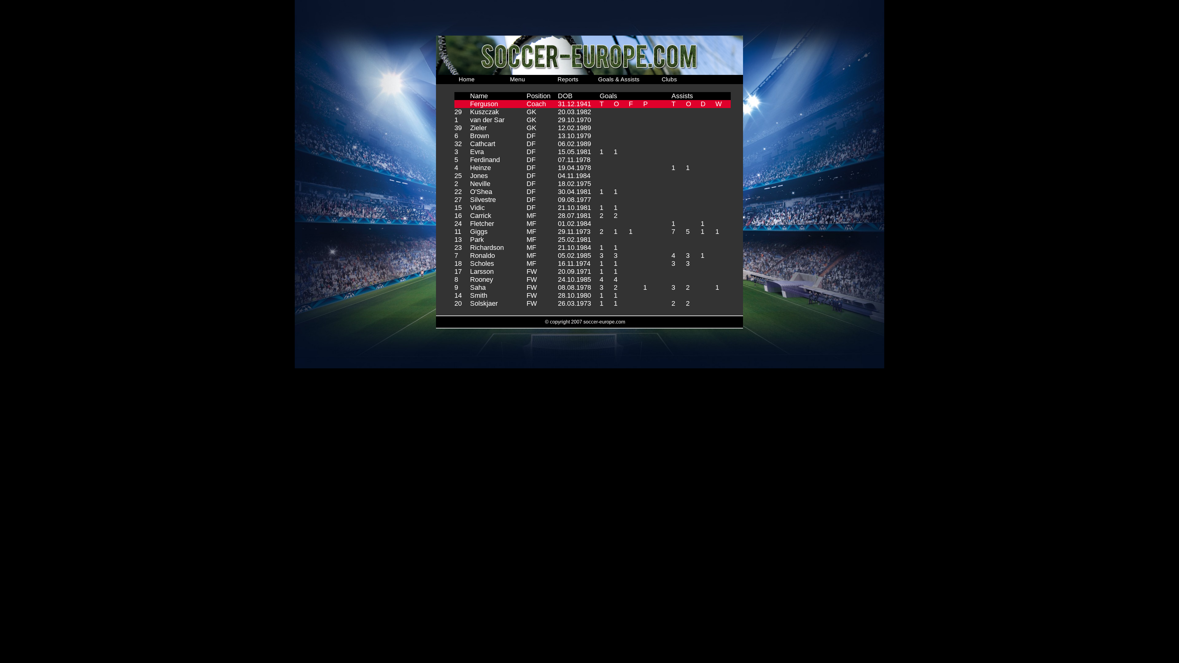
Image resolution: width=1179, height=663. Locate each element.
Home (467, 79)
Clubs (669, 79)
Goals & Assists (619, 79)
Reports (568, 79)
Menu (517, 79)
